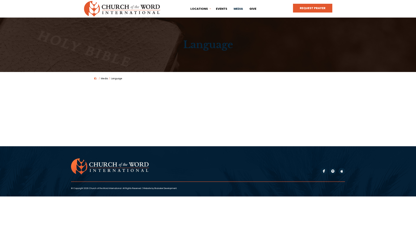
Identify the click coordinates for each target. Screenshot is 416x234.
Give (252, 9)
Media (238, 9)
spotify (333, 171)
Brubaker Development (165, 188)
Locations (199, 9)
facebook (324, 171)
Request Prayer (312, 8)
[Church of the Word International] (122, 9)
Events (221, 9)
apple (341, 171)
